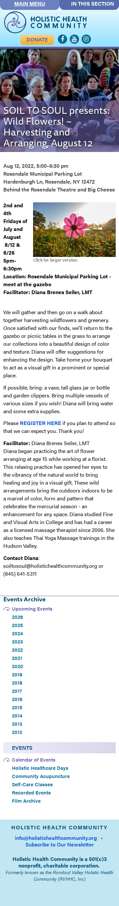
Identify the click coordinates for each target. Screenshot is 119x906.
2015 (17, 707)
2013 (17, 724)
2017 (17, 691)
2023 (17, 641)
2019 (17, 674)
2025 (17, 625)
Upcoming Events (32, 609)
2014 (17, 715)
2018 (17, 683)
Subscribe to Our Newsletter (59, 844)
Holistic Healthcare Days (40, 768)
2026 (17, 617)
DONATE (37, 39)
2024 (17, 633)
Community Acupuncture (41, 776)
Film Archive (26, 801)
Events (22, 747)
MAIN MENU (29, 3)
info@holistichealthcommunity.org (56, 838)
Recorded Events (31, 792)
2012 (17, 732)
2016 (17, 699)
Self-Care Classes (32, 784)
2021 (17, 658)
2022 (17, 650)
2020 (17, 666)
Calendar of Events (34, 760)
